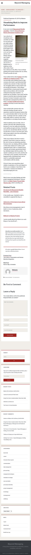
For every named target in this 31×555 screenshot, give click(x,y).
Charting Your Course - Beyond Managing (12, 437)
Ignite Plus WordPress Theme (10, 553)
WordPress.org (6, 532)
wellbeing (5, 498)
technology (5, 491)
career (4, 456)
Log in (4, 521)
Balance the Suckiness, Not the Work (11, 391)
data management (7, 467)
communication (6, 463)
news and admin (6, 481)
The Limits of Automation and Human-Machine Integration (13, 258)
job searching (6, 470)
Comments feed (6, 528)
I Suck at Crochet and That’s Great (10, 394)
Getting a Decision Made (8, 430)
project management (7, 488)
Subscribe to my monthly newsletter (12, 231)
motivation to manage (8, 477)
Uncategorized (6, 495)
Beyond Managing (22, 3)
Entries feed (6, 525)
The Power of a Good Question (10, 405)
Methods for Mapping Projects (11, 216)
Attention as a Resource (8, 401)
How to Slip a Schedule (9, 264)
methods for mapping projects (11, 78)
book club (5, 452)
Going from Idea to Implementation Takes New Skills (14, 398)
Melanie (23, 18)
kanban (20, 77)
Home (3, 9)
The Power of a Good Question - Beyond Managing (14, 429)
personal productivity (8, 484)
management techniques (14, 9)
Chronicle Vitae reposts (8, 459)
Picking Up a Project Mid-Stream (15, 434)
